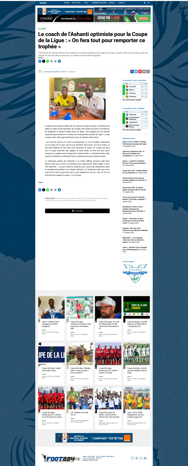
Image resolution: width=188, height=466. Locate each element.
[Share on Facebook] (132, 71)
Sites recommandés (89, 458)
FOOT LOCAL (76, 3)
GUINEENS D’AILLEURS (99, 3)
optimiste (79, 200)
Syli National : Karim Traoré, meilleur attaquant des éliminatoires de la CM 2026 (132, 209)
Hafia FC (131, 90)
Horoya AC (132, 86)
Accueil (67, 3)
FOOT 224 (45, 332)
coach (106, 198)
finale (73, 200)
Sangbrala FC (133, 122)
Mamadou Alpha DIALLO (53, 71)
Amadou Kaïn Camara (63, 198)
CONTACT (121, 3)
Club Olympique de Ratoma (134, 118)
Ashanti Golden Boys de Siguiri (81, 198)
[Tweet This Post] (136, 71)
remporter (86, 200)
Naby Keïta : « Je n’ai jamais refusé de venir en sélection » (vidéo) (133, 240)
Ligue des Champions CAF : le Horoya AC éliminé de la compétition (133, 154)
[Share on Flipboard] (140, 71)
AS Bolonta (132, 114)
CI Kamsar (132, 93)
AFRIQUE (112, 3)
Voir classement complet (131, 100)
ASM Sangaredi (97, 198)
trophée (93, 200)
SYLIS (86, 3)
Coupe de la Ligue (57, 200)
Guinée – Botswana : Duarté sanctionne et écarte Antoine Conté (133, 221)
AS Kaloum (132, 96)
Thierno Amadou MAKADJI (79, 420)
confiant (47, 200)
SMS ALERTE (110, 456)
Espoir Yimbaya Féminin (134, 126)
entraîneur (67, 200)
